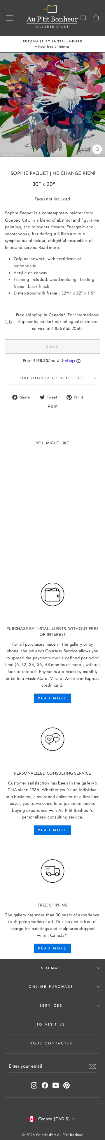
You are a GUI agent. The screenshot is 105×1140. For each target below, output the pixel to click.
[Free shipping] (52, 871)
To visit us (51, 1024)
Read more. (49, 247)
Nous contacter (51, 1043)
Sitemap (51, 967)
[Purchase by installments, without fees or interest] (52, 594)
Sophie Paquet (29, 173)
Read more (52, 698)
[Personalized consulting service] (52, 739)
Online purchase (51, 986)
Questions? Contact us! (52, 378)
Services (51, 1005)
